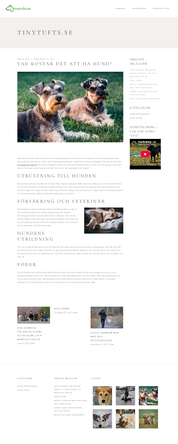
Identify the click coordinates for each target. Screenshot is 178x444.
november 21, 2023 (63, 312)
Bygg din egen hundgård (145, 99)
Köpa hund (39, 58)
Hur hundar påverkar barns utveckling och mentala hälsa (143, 73)
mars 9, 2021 (23, 58)
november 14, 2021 (99, 344)
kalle (33, 343)
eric (52, 58)
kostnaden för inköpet (27, 165)
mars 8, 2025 (23, 343)
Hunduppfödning (140, 114)
